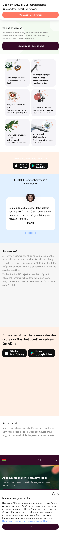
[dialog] (30, 512)
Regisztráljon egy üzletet (30, 45)
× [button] (58, 494)
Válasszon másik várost (30, 15)
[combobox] (53, 493)
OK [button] (30, 526)
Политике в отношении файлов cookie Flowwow (27, 521)
